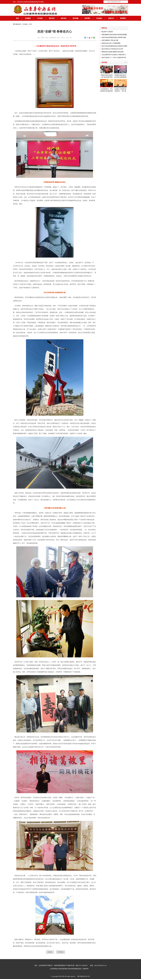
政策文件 (111, 18)
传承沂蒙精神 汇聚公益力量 (110, 40)
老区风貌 (75, 18)
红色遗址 (99, 18)
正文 (30, 24)
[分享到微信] (94, 37)
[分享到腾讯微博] (92, 37)
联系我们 (123, 18)
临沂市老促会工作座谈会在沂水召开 (112, 49)
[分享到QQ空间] (87, 37)
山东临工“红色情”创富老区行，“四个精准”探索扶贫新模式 (120, 90)
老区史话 (52, 18)
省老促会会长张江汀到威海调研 (111, 43)
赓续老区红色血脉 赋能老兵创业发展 (112, 52)
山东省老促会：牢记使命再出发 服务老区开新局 (106, 90)
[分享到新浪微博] (89, 37)
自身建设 (28, 18)
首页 (17, 18)
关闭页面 (60, 952)
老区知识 (63, 18)
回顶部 (50, 952)
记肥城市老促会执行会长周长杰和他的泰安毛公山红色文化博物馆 (120, 76)
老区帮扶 (87, 18)
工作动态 (40, 18)
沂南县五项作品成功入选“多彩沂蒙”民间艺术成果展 (107, 76)
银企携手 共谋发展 (107, 31)
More (126, 62)
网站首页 (18, 24)
